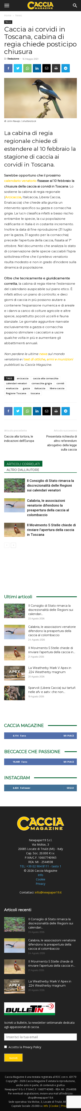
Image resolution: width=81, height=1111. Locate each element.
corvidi (60, 383)
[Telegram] (65, 68)
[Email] (46, 68)
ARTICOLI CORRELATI (23, 464)
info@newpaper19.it (48, 892)
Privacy (40, 884)
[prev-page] (6, 545)
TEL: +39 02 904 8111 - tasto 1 (40, 866)
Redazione (13, 58)
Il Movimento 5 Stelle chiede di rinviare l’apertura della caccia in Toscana (51, 530)
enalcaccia (12, 388)
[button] (6, 5)
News (18, 15)
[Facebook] (8, 68)
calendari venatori (16, 383)
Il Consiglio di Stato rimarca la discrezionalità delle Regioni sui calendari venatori (50, 485)
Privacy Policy (32, 1047)
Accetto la (15, 1047)
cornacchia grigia (42, 383)
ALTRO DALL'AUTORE (23, 470)
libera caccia (57, 388)
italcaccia (39, 388)
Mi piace (69, 735)
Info (40, 875)
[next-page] (13, 545)
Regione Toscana (16, 393)
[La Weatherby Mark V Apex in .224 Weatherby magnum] (14, 673)
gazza (26, 388)
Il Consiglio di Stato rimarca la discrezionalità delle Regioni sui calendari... (50, 610)
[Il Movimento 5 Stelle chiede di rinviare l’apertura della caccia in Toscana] (14, 530)
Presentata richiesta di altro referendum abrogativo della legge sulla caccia (61, 443)
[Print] (56, 68)
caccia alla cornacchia (45, 378)
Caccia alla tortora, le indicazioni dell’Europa (19, 439)
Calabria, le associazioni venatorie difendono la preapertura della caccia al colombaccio (52, 631)
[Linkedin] (37, 68)
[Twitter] (18, 68)
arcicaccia (22, 378)
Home (7, 15)
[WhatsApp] (27, 68)
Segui (70, 787)
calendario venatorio (20, 181)
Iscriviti (13, 1058)
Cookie (40, 879)
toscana (35, 393)
